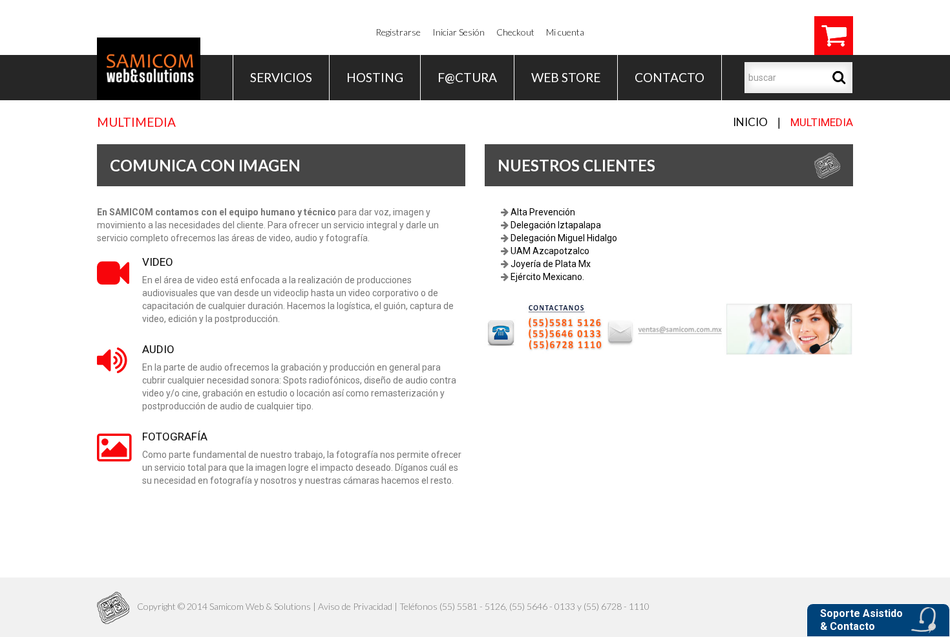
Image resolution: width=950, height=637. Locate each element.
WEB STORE (565, 77)
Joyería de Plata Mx (550, 264)
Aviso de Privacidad (355, 606)
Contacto (669, 77)
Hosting (374, 77)
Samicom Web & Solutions (260, 606)
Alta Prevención (542, 212)
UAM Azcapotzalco (549, 251)
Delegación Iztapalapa (555, 225)
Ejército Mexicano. (546, 277)
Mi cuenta (565, 32)
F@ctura (467, 77)
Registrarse (398, 32)
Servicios (281, 77)
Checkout (515, 32)
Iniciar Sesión (458, 32)
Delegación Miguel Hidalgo (563, 238)
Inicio (750, 122)
